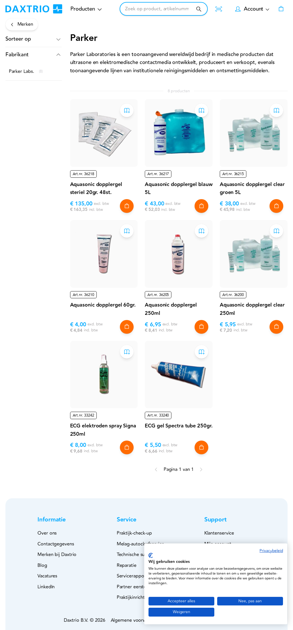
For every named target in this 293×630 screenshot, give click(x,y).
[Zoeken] (198, 9)
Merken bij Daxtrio (56, 554)
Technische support (137, 554)
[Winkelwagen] (281, 9)
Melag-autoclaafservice (140, 544)
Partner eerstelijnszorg (140, 587)
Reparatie (126, 565)
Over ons (47, 533)
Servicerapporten (135, 576)
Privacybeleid (271, 551)
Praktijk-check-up (134, 533)
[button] (33, 39)
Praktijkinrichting (134, 597)
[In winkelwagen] (127, 206)
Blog (42, 565)
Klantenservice (219, 533)
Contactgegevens (55, 544)
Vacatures (47, 576)
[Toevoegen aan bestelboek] (127, 110)
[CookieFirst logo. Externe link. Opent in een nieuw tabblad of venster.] (151, 555)
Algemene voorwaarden (136, 620)
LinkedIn (46, 587)
